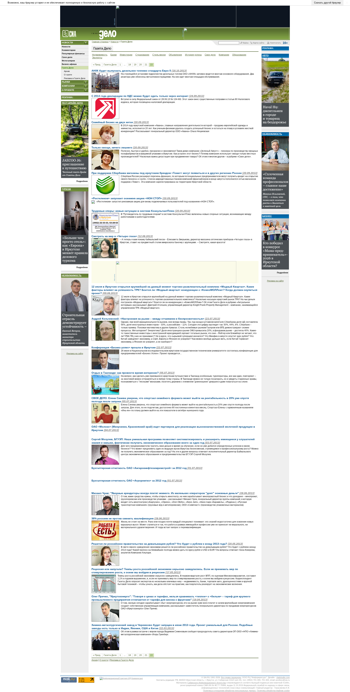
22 (151, 64)
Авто (265, 55)
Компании (68, 86)
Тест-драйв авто (72, 103)
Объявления (175, 55)
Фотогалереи (68, 61)
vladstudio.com (283, 677)
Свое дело (67, 57)
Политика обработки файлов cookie (273, 690)
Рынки (66, 82)
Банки (113, 55)
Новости (114, 42)
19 (135, 64)
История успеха (193, 55)
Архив (67, 71)
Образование (239, 55)
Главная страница (100, 42)
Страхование (142, 55)
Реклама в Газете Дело (74, 78)
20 (140, 64)
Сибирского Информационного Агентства (206, 683)
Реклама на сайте (75, 353)
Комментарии (68, 50)
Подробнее (82, 181)
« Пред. (97, 64)
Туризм (66, 189)
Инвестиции (126, 55)
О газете (68, 75)
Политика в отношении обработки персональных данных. (229, 690)
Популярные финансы (73, 53)
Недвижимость (71, 275)
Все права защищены (231, 677)
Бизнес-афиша (69, 64)
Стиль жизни (159, 55)
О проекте (68, 90)
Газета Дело (68, 68)
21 (146, 64)
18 (129, 64)
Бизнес (267, 216)
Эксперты (97, 57)
